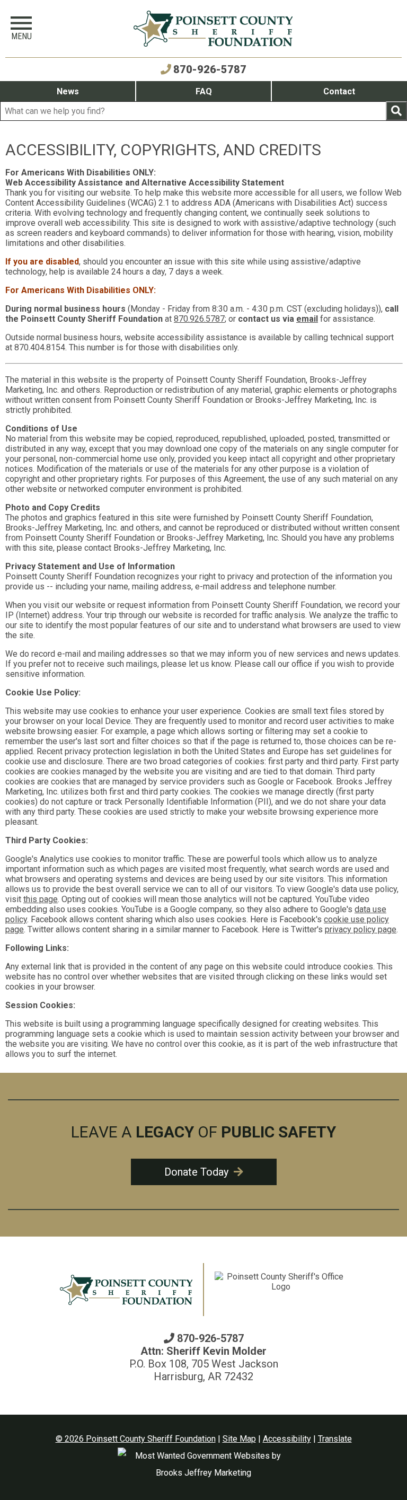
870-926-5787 (209, 69)
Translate (335, 1439)
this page (40, 899)
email (307, 319)
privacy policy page (360, 929)
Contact (339, 91)
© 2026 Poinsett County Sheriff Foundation (136, 1439)
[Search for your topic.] (396, 110)
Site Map (239, 1439)
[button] (21, 28)
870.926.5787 (199, 319)
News (68, 91)
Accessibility (287, 1439)
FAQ (204, 91)
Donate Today (197, 1172)
